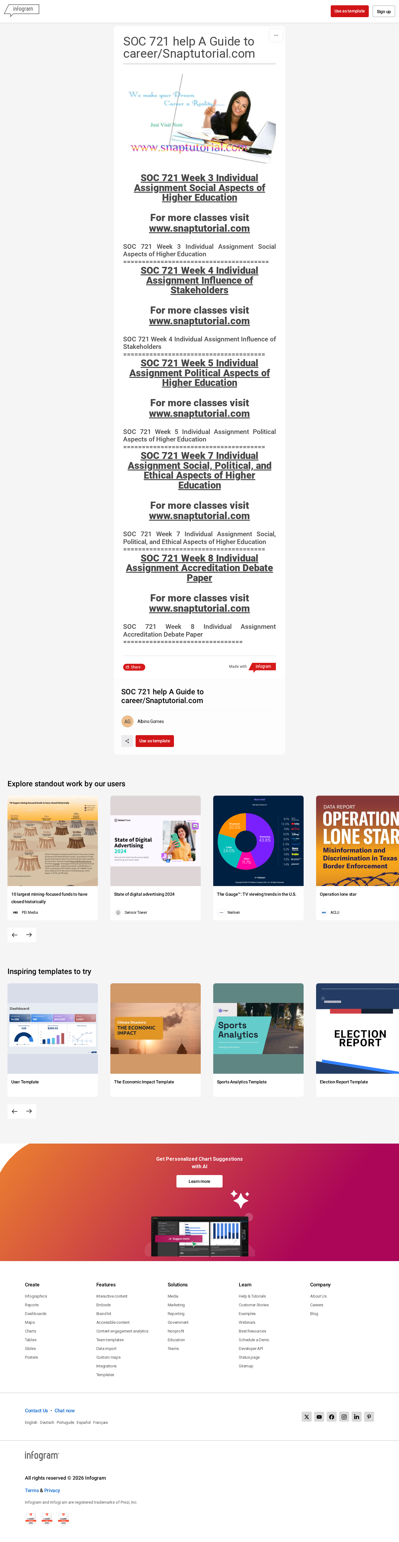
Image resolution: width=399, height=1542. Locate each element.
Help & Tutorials (252, 1296)
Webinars (247, 1322)
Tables (30, 1339)
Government (178, 1322)
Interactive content (111, 1296)
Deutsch (47, 1422)
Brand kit (103, 1313)
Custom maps (108, 1357)
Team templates (110, 1339)
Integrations (106, 1366)
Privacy (52, 1490)
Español (84, 1422)
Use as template (349, 10)
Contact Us (36, 1411)
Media (173, 1296)
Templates (105, 1374)
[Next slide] (29, 935)
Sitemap (246, 1366)
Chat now (65, 1411)
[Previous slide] (15, 935)
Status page (249, 1357)
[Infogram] (21, 11)
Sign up (384, 11)
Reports (32, 1305)
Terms (32, 1490)
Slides (30, 1348)
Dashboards (35, 1313)
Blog (314, 1313)
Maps (30, 1322)
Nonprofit (176, 1331)
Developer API (251, 1348)
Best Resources (252, 1331)
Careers (316, 1305)
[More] (276, 35)
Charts (30, 1331)
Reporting (176, 1313)
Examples (247, 1313)
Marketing (176, 1305)
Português (65, 1422)
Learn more (199, 1181)
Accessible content (113, 1322)
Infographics (36, 1296)
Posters (31, 1357)
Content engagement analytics (122, 1331)
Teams (173, 1348)
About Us (318, 1296)
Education (176, 1339)
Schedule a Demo (254, 1339)
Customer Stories (253, 1305)
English (31, 1422)
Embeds (103, 1305)
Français (100, 1422)
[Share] (127, 741)
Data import (106, 1348)
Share (136, 667)
